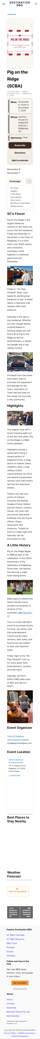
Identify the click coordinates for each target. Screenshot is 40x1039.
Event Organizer (16, 197)
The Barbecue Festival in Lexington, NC (13, 912)
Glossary (11, 955)
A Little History (15, 194)
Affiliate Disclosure (26, 1033)
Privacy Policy (10, 1033)
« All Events (11, 14)
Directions (20, 153)
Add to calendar (20, 160)
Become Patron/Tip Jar (18, 1011)
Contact (11, 1003)
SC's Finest (14, 188)
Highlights (13, 191)
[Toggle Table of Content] (28, 181)
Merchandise (13, 1016)
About (10, 999)
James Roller (15, 91)
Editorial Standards (20, 1036)
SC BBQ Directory (15, 939)
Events (10, 951)
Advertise (11, 1007)
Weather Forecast (16, 206)
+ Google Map (14, 775)
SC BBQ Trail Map (16, 935)
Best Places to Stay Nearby (20, 203)
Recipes (11, 947)
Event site (20, 145)
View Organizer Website (18, 740)
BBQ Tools (12, 943)
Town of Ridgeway (15, 736)
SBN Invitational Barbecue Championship (26, 912)
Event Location (15, 200)
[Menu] (3, 4)
